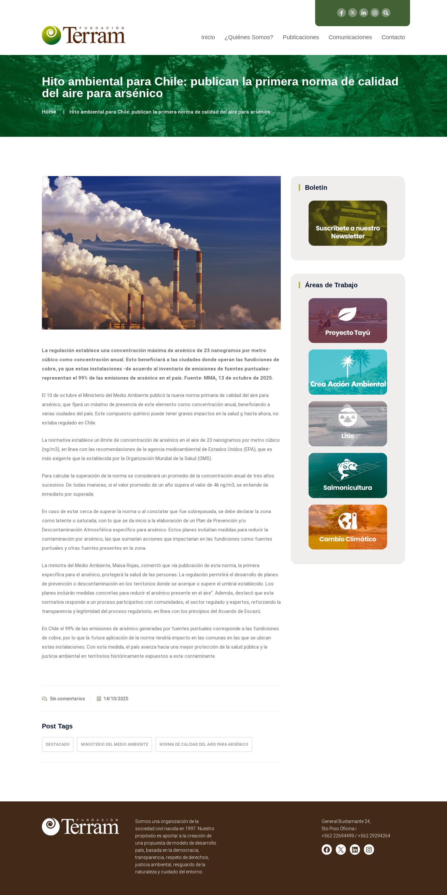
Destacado (58, 744)
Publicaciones (301, 37)
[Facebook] (341, 12)
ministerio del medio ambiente (114, 744)
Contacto (393, 37)
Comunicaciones (350, 37)
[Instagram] (374, 12)
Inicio (208, 37)
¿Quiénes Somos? (248, 37)
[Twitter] (352, 12)
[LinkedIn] (363, 12)
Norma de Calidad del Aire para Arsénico (203, 744)
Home (49, 112)
